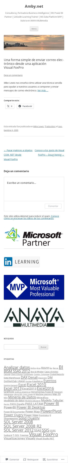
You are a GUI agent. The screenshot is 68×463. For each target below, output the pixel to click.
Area (38, 368)
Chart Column (17, 374)
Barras (55, 368)
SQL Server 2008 (18, 421)
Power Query (13, 415)
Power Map (32, 411)
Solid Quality (29, 418)
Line (25, 394)
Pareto (6, 404)
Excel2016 (45, 388)
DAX (24, 377)
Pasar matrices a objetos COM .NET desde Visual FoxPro (18, 155)
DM (50, 377)
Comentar (53, 206)
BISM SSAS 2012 (17, 371)
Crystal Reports (57, 374)
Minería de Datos (22, 397)
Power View (31, 415)
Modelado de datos (14, 400)
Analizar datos (17, 367)
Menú (34, 28)
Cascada (7, 374)
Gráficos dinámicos (22, 392)
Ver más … (42, 90)
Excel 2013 (13, 388)
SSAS (37, 430)
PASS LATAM (34, 404)
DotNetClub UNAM (14, 381)
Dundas (28, 381)
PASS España (17, 404)
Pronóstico (44, 415)
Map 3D (56, 394)
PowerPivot (51, 411)
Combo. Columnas (41, 374)
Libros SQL (18, 394)
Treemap (24, 435)
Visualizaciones (14, 438)
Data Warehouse (12, 377)
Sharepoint (11, 418)
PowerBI (10, 407)
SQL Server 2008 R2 (23, 426)
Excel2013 (29, 389)
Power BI (51, 403)
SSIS (45, 430)
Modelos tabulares (32, 401)
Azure (45, 368)
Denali (33, 377)
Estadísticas (37, 381)
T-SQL (16, 435)
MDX (6, 398)
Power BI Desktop (31, 407)
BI (61, 367)
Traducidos (50, 126)
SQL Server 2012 (19, 430)
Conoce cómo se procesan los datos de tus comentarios (31, 217)
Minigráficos (42, 397)
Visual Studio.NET (45, 438)
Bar (50, 368)
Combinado (28, 374)
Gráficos (9, 391)
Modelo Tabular (52, 400)
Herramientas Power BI (42, 391)
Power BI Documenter (14, 411)
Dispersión (42, 378)
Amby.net (34, 6)
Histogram (58, 392)
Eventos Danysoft (11, 385)
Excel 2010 (36, 384)
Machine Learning (44, 394)
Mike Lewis (38, 126)
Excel (22, 385)
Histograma (8, 394)
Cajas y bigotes (51, 371)
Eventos (49, 380)
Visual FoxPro (43, 434)
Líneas (30, 394)
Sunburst (8, 435)
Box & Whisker (37, 371)
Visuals (30, 438)
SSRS (53, 430)
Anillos (33, 368)
